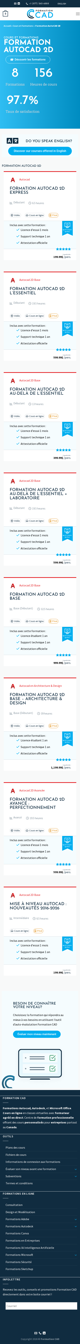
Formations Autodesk (19, 1226)
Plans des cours (15, 1148)
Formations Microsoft (19, 1255)
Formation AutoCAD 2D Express (37, 191)
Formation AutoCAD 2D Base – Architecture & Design (37, 699)
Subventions (13, 1176)
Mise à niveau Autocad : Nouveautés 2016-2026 (38, 906)
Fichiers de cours (16, 1155)
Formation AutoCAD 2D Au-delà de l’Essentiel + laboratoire (38, 494)
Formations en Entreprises (23, 1240)
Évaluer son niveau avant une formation (31, 1169)
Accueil (7, 25)
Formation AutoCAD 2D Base (37, 597)
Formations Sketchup (19, 1269)
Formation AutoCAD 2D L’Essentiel (37, 291)
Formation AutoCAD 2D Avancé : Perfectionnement (37, 804)
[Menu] (78, 13)
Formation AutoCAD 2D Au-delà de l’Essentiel (37, 392)
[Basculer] (75, 1169)
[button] (17, 203)
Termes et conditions (19, 1183)
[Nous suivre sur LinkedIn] (19, 3)
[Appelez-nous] (40, 1333)
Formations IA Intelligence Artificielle (30, 1248)
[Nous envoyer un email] (15, 3)
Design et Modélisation (20, 1212)
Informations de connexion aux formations (33, 1162)
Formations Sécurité (19, 1262)
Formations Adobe (17, 1219)
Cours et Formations (23, 25)
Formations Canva (17, 1233)
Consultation (14, 1205)
